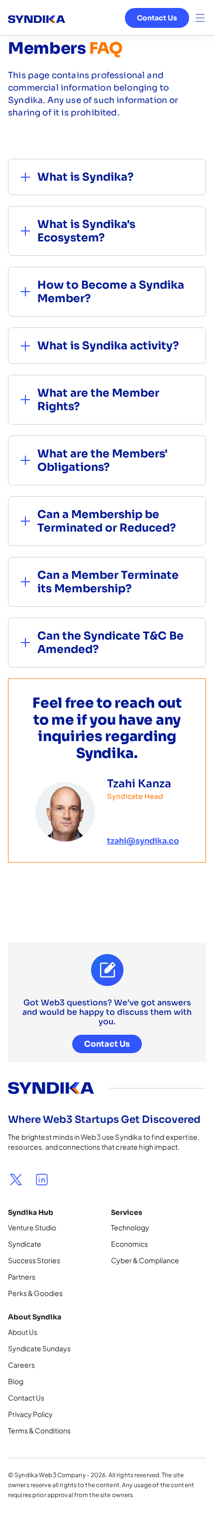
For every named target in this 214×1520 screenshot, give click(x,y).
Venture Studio (32, 1227)
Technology (130, 1227)
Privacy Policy (30, 1414)
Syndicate (24, 1243)
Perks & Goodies (35, 1293)
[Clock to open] (200, 18)
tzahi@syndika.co (143, 841)
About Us (22, 1331)
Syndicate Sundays (39, 1348)
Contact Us (157, 17)
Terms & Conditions (39, 1430)
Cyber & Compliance (145, 1260)
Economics (129, 1243)
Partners (21, 1276)
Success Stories (34, 1260)
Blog (15, 1381)
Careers (21, 1364)
